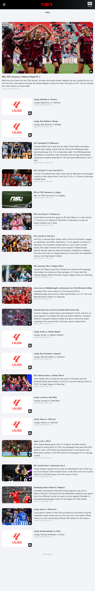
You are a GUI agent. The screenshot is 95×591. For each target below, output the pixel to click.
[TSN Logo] (46, 4)
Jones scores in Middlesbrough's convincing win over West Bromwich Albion (63, 288)
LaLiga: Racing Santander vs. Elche (47, 531)
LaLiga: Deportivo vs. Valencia (45, 99)
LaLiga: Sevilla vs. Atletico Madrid (47, 332)
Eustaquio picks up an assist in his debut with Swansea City (56, 310)
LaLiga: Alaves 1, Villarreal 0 (45, 509)
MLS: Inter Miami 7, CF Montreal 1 (47, 214)
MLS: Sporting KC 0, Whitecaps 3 (46, 143)
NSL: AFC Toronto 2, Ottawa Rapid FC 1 (21, 76)
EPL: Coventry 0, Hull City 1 (44, 236)
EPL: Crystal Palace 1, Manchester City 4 (49, 465)
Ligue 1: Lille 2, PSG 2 (42, 441)
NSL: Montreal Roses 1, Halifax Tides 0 (49, 375)
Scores (90, 6)
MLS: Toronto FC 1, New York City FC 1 (48, 170)
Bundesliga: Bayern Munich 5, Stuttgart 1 (49, 487)
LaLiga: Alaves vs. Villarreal (45, 419)
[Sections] (4, 4)
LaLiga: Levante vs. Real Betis (45, 397)
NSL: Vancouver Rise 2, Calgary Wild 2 (48, 266)
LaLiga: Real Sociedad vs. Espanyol (47, 353)
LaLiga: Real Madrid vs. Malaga (46, 121)
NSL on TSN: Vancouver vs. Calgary (47, 192)
